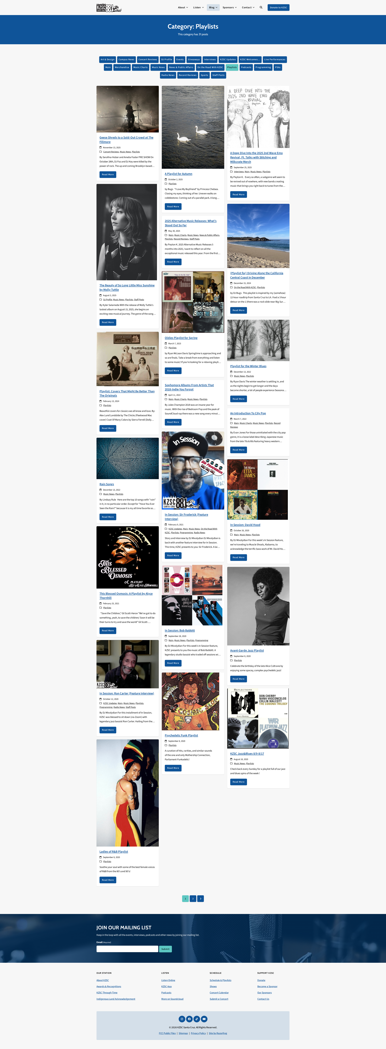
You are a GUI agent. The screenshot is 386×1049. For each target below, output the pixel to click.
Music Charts (140, 67)
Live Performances (274, 59)
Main (108, 67)
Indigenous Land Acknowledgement (115, 999)
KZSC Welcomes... (250, 59)
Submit (165, 949)
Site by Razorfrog (218, 1033)
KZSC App (166, 986)
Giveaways (194, 59)
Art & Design (107, 59)
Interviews (210, 59)
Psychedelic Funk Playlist (181, 735)
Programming (263, 67)
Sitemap (183, 1033)
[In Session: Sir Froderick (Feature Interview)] (193, 470)
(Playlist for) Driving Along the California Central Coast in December (256, 275)
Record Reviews (188, 75)
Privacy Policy (198, 1033)
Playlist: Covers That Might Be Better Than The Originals (127, 393)
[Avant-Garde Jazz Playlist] (258, 606)
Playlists (232, 67)
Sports (204, 75)
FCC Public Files (167, 1033)
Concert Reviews (148, 59)
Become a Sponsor (267, 986)
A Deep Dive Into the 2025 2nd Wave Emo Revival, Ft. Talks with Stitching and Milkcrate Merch (256, 157)
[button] (261, 7)
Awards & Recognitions (108, 986)
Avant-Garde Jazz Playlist (247, 650)
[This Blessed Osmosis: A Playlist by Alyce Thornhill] (127, 557)
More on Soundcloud (172, 999)
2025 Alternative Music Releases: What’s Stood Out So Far (191, 223)
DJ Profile (166, 59)
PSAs (278, 67)
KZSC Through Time (106, 993)
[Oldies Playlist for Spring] (193, 302)
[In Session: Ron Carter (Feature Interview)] (127, 664)
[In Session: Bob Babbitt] (192, 595)
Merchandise (122, 67)
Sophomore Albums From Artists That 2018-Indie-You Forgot (189, 387)
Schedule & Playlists (220, 980)
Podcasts (246, 67)
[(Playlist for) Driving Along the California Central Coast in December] (258, 236)
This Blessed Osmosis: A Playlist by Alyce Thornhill (126, 595)
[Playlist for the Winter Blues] (258, 340)
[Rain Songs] (127, 458)
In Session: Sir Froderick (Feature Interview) (186, 516)
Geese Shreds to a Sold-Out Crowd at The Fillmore (126, 139)
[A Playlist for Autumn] (193, 127)
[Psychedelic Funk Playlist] (190, 701)
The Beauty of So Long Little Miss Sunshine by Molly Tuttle (127, 287)
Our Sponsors (264, 993)
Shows (213, 986)
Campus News (126, 59)
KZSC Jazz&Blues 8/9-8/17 (247, 753)
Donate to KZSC (278, 7)
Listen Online (168, 980)
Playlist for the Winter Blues (248, 366)
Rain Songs (107, 484)
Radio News (168, 75)
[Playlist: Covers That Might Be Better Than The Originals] (127, 359)
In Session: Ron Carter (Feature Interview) (127, 693)
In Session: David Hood (245, 525)
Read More (108, 174)
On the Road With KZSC (210, 67)
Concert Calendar (219, 993)
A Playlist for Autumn (178, 174)
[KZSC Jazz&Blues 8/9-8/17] (258, 718)
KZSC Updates (228, 59)
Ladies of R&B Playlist (114, 851)
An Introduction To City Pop (248, 413)
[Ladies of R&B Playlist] (127, 793)
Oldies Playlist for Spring (181, 338)
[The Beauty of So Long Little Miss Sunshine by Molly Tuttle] (126, 232)
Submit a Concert (219, 999)
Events (180, 59)
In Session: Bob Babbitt (180, 630)
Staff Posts (218, 75)
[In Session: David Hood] (257, 489)
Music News (158, 67)
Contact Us (263, 999)
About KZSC (102, 980)
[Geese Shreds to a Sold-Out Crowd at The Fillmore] (127, 109)
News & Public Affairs (181, 67)
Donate (261, 980)
